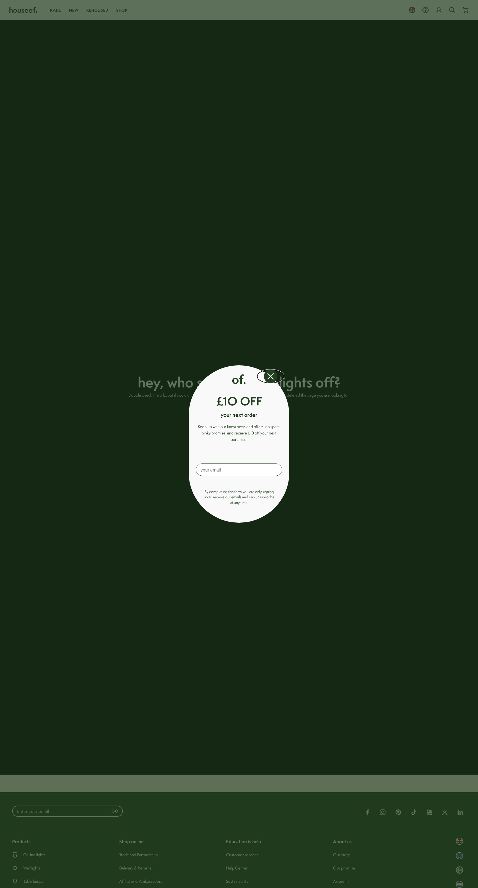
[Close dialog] (270, 376)
